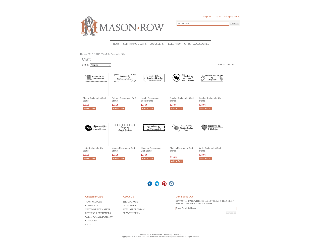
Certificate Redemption (99, 217)
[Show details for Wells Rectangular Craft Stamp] (212, 132)
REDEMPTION (174, 44)
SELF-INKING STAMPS (135, 44)
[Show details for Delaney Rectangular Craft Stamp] (125, 82)
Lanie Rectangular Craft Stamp (93, 149)
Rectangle (115, 54)
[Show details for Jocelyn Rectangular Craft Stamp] (183, 82)
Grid (228, 64)
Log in (218, 16)
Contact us (91, 205)
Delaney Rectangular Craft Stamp (124, 99)
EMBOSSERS (157, 44)
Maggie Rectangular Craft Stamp (123, 149)
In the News (129, 205)
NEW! (116, 44)
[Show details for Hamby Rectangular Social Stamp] (154, 82)
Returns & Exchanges (98, 213)
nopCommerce (156, 234)
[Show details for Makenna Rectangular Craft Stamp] (154, 132)
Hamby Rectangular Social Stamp (150, 99)
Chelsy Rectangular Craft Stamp (94, 99)
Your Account (93, 202)
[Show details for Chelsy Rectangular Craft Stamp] (96, 82)
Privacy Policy (131, 213)
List (232, 64)
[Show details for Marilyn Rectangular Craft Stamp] (183, 132)
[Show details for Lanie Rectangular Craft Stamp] (96, 132)
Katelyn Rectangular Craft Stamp (211, 99)
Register (207, 16)
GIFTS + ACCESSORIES (196, 44)
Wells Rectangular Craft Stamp (210, 149)
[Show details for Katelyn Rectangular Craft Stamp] (212, 82)
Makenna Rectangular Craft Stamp (151, 149)
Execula (177, 234)
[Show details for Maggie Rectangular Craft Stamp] (125, 132)
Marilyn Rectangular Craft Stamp (181, 149)
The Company (130, 202)
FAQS (87, 224)
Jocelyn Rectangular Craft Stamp (182, 99)
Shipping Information (97, 209)
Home (83, 54)
